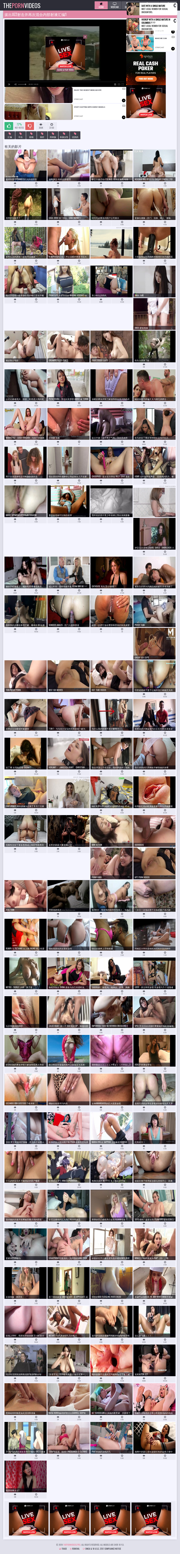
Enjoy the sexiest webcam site (87, 90)
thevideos (21, 5)
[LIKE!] (8, 126)
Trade (64, 1548)
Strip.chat (78, 99)
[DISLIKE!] (29, 126)
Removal (76, 1548)
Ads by (124, 228)
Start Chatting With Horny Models (89, 107)
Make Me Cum (161, 38)
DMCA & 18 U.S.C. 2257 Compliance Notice (103, 1548)
